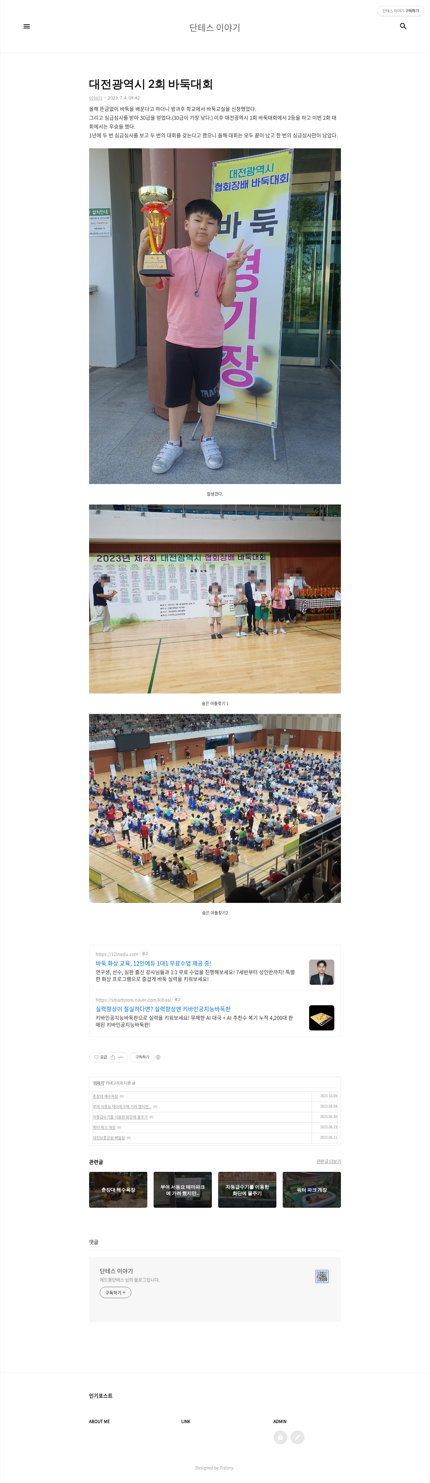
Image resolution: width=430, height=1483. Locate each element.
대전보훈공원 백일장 (109, 1138)
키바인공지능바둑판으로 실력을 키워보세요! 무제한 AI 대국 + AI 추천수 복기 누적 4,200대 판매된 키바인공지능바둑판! (194, 1021)
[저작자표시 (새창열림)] (158, 1057)
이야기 (98, 1083)
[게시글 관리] (121, 1057)
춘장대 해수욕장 (105, 1096)
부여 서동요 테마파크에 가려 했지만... (122, 1106)
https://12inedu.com (117, 954)
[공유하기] (113, 1057)
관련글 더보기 (329, 1161)
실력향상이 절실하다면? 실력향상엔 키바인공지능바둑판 (163, 1009)
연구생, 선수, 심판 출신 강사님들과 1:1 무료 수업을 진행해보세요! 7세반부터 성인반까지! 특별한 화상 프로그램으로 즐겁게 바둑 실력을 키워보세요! (195, 975)
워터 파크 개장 (104, 1127)
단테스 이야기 (116, 1271)
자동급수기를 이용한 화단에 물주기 (120, 1117)
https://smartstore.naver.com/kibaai (133, 999)
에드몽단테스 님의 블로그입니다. (130, 1279)
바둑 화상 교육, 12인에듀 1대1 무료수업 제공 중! (154, 963)
